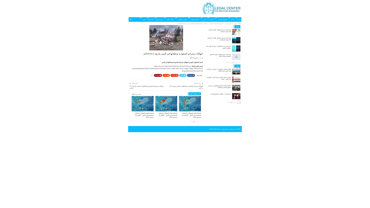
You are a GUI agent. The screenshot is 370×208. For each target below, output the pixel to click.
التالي (230, 102)
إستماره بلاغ (159, 19)
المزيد (143, 19)
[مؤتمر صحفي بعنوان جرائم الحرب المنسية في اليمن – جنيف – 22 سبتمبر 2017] (236, 80)
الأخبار (232, 19)
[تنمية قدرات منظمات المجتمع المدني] (236, 96)
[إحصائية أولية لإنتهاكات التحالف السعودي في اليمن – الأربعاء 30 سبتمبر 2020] (190, 103)
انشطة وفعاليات (194, 19)
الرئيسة (238, 19)
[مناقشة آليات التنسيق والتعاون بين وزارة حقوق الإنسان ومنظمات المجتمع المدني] (236, 88)
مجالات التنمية (170, 19)
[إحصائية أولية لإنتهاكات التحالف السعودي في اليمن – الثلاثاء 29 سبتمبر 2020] (166, 103)
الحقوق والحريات (222, 19)
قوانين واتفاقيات (182, 19)
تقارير (204, 19)
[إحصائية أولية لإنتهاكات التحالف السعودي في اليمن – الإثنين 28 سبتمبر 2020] (143, 103)
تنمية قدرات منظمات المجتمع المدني (220, 94)
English (151, 19)
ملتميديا (212, 19)
